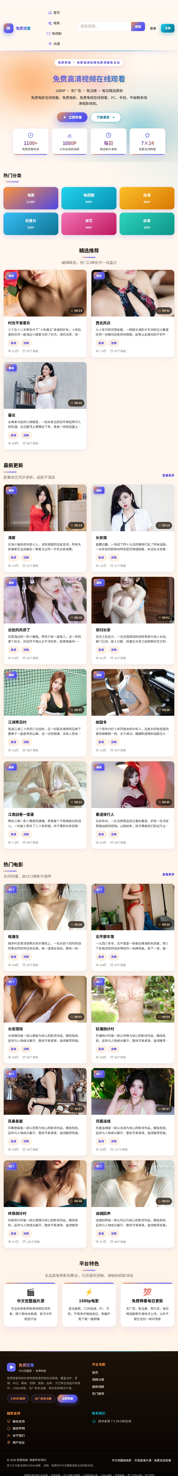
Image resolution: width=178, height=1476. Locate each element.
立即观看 (75, 117)
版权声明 (19, 1428)
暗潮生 (13, 936)
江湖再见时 (17, 722)
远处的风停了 (19, 629)
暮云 (11, 415)
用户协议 (19, 1442)
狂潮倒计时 (105, 1028)
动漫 (56, 43)
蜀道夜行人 (105, 814)
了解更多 (103, 117)
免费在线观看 (162, 1460)
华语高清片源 (142, 1460)
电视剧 (57, 33)
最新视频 (98, 1386)
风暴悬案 (15, 1121)
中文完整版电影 (122, 1460)
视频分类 (98, 1379)
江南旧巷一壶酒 (21, 814)
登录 (153, 28)
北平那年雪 (105, 936)
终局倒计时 (17, 1213)
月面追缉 (103, 1121)
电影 (56, 23)
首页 (56, 12)
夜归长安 (103, 629)
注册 (168, 28)
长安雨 (101, 537)
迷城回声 (103, 1213)
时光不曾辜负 (19, 322)
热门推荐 (98, 1393)
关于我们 (19, 1435)
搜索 (138, 26)
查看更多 (168, 475)
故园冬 (101, 722)
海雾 (11, 537)
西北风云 (103, 322)
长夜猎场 (15, 1028)
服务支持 (19, 1421)
